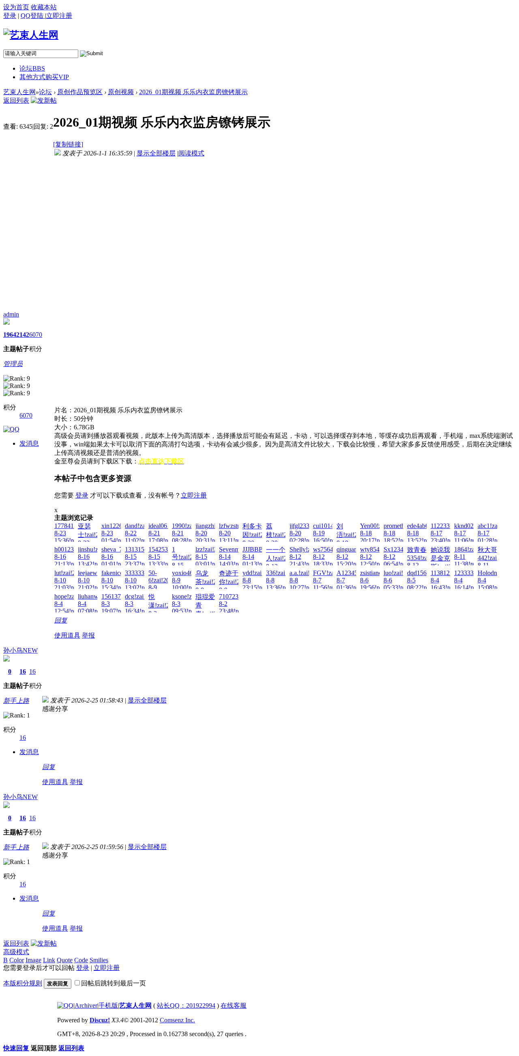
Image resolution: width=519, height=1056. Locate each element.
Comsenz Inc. (177, 1020)
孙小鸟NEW (20, 650)
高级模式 (16, 951)
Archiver (86, 1005)
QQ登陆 (33, 15)
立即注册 (194, 495)
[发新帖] (44, 100)
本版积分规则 (22, 983)
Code (81, 960)
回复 (60, 620)
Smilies (99, 960)
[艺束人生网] (30, 35)
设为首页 (16, 7)
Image (33, 960)
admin (11, 314)
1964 (9, 334)
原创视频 (121, 91)
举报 (88, 635)
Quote (65, 960)
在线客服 (234, 1005)
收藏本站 (44, 7)
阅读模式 (191, 153)
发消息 (29, 443)
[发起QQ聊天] (11, 429)
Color (16, 960)
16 (22, 671)
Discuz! (100, 1020)
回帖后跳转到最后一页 (113, 983)
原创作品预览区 (80, 91)
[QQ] (65, 1005)
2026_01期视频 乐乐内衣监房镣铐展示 (193, 91)
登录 (9, 15)
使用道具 (67, 635)
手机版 (108, 1005)
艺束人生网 (19, 91)
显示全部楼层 (156, 153)
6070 (35, 334)
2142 (22, 334)
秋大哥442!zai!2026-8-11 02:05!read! (496, 561)
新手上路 (16, 700)
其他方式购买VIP (44, 76)
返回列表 (16, 100)
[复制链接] (68, 144)
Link (49, 960)
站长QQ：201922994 (186, 1005)
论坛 (32, 68)
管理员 (13, 363)
